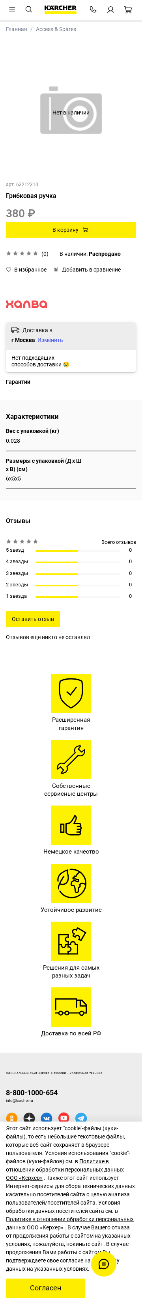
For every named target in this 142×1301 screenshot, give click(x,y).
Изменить (50, 340)
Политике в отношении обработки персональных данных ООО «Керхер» (65, 1169)
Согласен (45, 1288)
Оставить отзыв (33, 619)
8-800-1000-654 (32, 1092)
